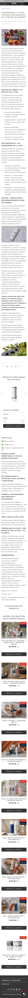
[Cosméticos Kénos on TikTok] (17, 989)
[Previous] (2, 393)
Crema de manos (11, 410)
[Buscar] (22, 3)
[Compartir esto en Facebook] (11, 366)
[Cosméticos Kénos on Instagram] (14, 989)
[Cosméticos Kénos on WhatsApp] (19, 989)
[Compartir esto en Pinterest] (16, 366)
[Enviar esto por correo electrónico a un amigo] (20, 366)
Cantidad (5, 418)
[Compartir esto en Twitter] (7, 366)
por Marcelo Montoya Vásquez (9, 21)
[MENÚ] (1, 3)
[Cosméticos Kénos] (14, 3)
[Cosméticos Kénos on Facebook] (11, 989)
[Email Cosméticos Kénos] (8, 989)
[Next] (26, 393)
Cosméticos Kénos (20, 994)
